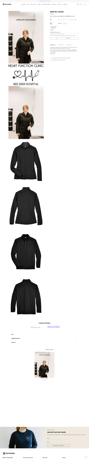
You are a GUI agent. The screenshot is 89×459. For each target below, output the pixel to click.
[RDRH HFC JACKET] (44, 365)
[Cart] (86, 4)
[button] (24, 4)
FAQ (12, 334)
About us (13, 342)
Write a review (53, 326)
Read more (52, 53)
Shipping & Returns (15, 338)
